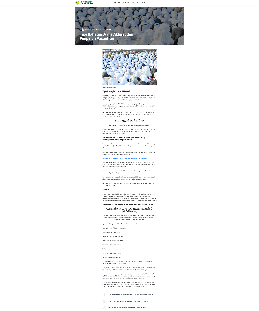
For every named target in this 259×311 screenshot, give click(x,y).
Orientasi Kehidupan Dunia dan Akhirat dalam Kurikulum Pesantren (128, 301)
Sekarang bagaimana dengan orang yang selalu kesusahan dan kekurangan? (125, 158)
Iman (103, 282)
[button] (182, 2)
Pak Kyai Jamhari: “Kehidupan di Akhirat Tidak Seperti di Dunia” (127, 308)
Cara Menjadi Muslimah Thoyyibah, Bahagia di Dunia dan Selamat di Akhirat (130, 295)
